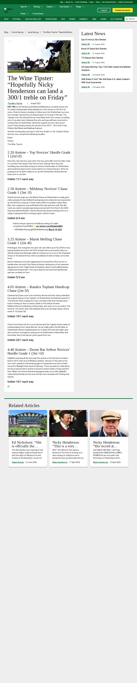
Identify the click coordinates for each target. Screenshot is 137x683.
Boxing (72, 19)
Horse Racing (51, 19)
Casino (103, 19)
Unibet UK (85, 44)
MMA (94, 19)
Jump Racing (33, 32)
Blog (6, 19)
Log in (104, 10)
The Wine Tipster (14, 103)
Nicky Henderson (59, 462)
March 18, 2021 (55, 229)
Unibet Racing (18, 462)
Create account (122, 10)
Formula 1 (83, 19)
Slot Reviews (116, 19)
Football (17, 19)
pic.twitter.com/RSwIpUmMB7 (49, 226)
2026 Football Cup (33, 19)
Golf (63, 19)
